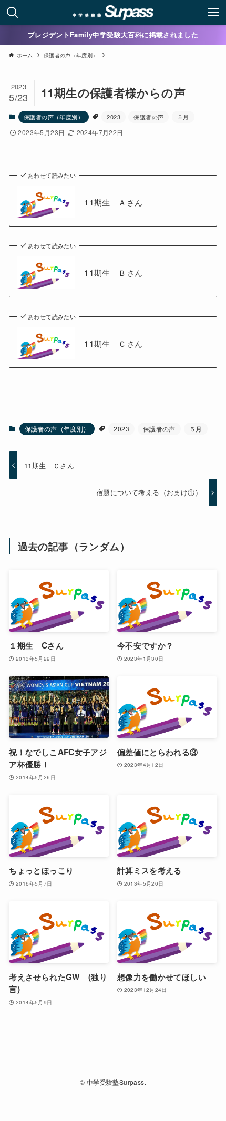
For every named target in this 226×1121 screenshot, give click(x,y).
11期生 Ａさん (113, 202)
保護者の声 (148, 116)
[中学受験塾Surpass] (113, 12)
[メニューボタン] (213, 12)
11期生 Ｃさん (113, 343)
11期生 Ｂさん (113, 272)
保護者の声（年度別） (54, 116)
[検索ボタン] (12, 12)
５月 (183, 116)
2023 (113, 116)
